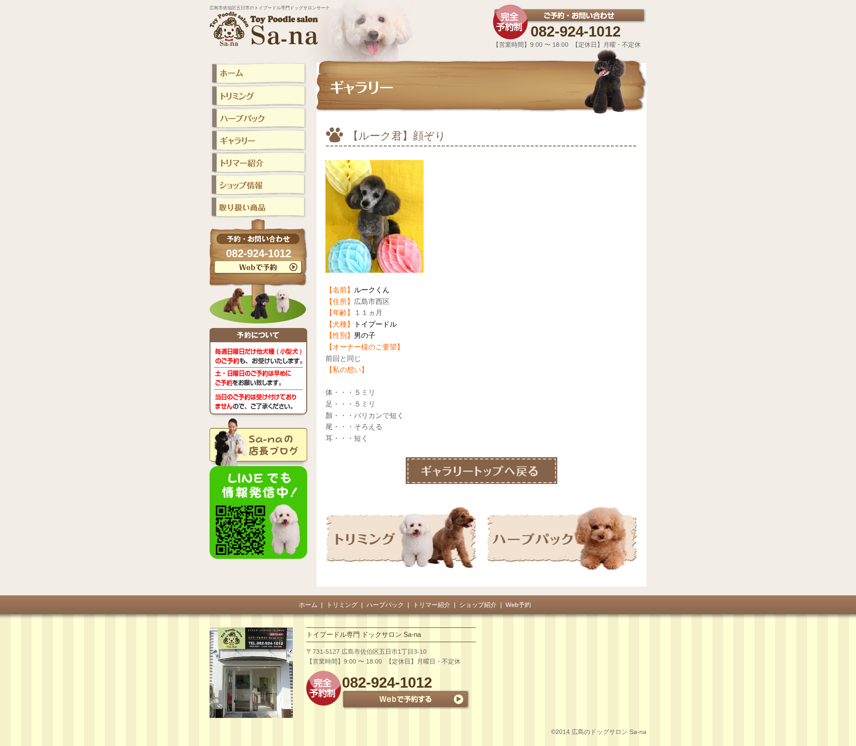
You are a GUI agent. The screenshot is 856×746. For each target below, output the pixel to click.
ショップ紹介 (478, 604)
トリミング (342, 604)
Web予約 (518, 604)
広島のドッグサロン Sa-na (609, 731)
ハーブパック (385, 604)
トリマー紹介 (431, 604)
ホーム (308, 604)
